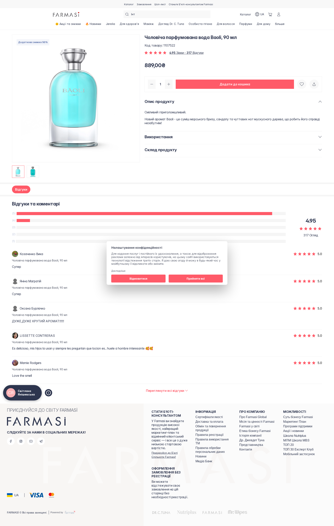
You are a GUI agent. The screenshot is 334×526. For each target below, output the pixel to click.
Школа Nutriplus (294, 436)
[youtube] (31, 441)
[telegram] (41, 441)
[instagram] (21, 441)
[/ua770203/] (66, 14)
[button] (235, 84)
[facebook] (11, 441)
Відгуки (21, 189)
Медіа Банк (203, 461)
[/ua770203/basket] (270, 14)
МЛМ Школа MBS (296, 440)
